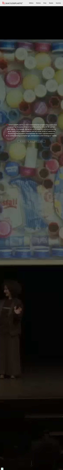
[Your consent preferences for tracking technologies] (2, 469)
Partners (38, 3)
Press (44, 3)
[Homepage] (12, 3)
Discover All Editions (32, 141)
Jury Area (58, 3)
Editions (31, 3)
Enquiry (51, 3)
